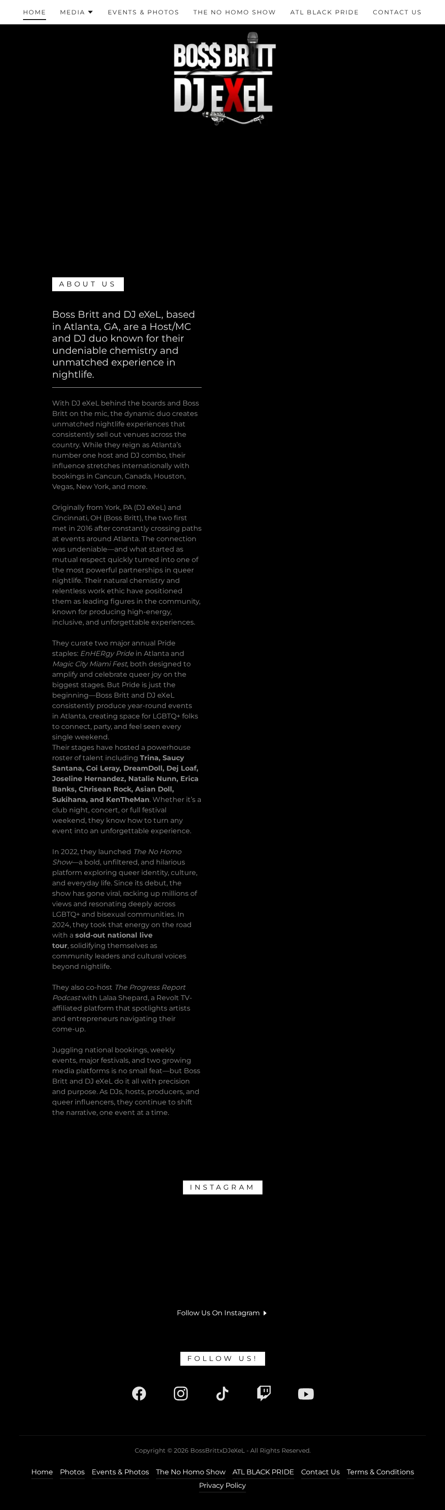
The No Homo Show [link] (234, 12)
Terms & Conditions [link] (380, 1472)
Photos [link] (72, 1472)
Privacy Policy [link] (222, 1485)
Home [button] (42, 1472)
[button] (77, 12)
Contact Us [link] (397, 12)
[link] (139, 1395)
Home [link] (34, 12)
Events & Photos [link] (143, 12)
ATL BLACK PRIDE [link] (324, 12)
